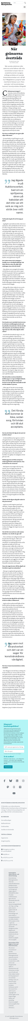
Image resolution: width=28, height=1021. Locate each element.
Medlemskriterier (5, 823)
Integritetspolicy (5, 841)
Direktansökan (5, 826)
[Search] (25, 2)
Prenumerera (8, 767)
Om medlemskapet (6, 820)
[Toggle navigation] (24, 7)
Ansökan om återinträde (7, 829)
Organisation (4, 838)
